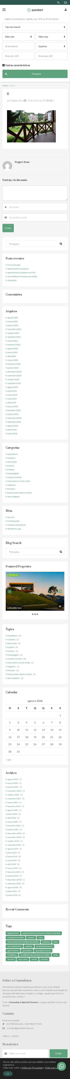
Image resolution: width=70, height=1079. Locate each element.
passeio (10, 959)
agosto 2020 (12, 348)
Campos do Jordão (15, 937)
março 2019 (12, 406)
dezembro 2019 (14, 371)
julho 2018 (12, 429)
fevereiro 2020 (14, 364)
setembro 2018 (14, 422)
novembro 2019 (14, 375)
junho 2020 (12, 352)
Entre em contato (11, 1020)
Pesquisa (36, 73)
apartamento (13, 933)
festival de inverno (44, 946)
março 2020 (12, 360)
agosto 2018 (12, 426)
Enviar (59, 1053)
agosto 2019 (12, 387)
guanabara (27, 950)
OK (7, 1073)
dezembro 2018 (14, 418)
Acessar (10, 517)
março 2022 (12, 321)
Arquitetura (12, 454)
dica (55, 942)
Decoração (12, 462)
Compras (11, 458)
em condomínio (14, 946)
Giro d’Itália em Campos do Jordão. (22, 276)
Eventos (10, 469)
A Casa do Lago (13, 265)
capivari (31, 937)
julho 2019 (12, 391)
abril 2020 (11, 356)
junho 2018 (12, 433)
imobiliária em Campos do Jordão (35, 955)
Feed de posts (13, 521)
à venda (44, 959)
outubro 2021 (13, 333)
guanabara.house (43, 950)
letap (56, 955)
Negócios (11, 485)
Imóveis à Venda (14, 477)
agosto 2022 (12, 317)
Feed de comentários (16, 525)
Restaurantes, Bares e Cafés (19, 492)
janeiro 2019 (12, 414)
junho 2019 (12, 395)
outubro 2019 (13, 379)
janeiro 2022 (12, 325)
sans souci (22, 959)
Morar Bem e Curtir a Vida (18, 481)
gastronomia (13, 950)
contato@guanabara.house (20, 1028)
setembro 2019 (14, 383)
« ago (8, 759)
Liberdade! (12, 280)
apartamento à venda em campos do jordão (41, 933)
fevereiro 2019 (14, 410)
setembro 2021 (14, 337)
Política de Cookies (54, 1067)
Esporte (10, 465)
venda (34, 959)
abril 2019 (11, 402)
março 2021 (12, 341)
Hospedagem (13, 473)
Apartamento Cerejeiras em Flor (21, 272)
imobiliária (12, 955)
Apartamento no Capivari (18, 268)
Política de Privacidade (32, 1067)
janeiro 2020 (12, 368)
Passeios (11, 489)
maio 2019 (12, 398)
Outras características (17, 65)
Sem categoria (13, 496)
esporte (28, 946)
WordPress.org (14, 529)
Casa (40, 937)
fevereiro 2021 (14, 344)
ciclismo (46, 942)
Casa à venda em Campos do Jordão (22, 942)
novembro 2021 (14, 329)
